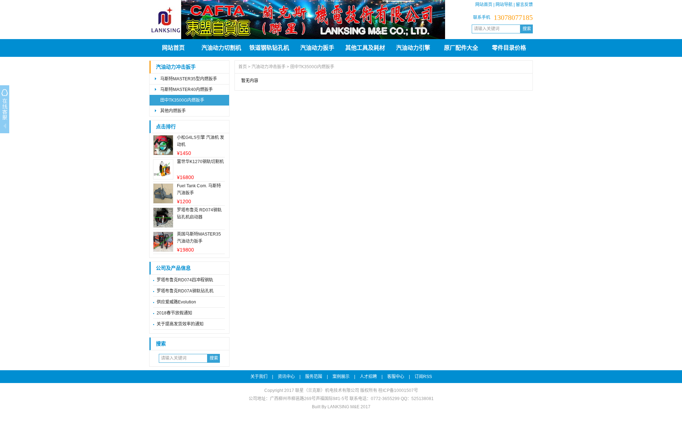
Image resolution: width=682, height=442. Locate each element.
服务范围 (313, 376)
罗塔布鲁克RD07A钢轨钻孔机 (185, 291)
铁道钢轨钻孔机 (269, 48)
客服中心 (395, 376)
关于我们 (258, 376)
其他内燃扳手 (173, 110)
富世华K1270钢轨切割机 (200, 161)
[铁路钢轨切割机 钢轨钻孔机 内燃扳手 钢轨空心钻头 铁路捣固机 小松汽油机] (297, 37)
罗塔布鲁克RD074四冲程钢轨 (185, 279)
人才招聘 (368, 376)
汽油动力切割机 (221, 48)
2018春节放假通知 (174, 313)
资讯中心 (286, 376)
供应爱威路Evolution (176, 302)
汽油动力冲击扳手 (176, 67)
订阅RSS (423, 376)
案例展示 (341, 376)
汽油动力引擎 (413, 48)
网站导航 (504, 4)
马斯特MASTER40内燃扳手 (186, 89)
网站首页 (483, 4)
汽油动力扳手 (317, 48)
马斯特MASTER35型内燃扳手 (188, 78)
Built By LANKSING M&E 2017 (341, 406)
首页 (242, 66)
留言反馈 (524, 4)
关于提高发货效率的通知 (180, 324)
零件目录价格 (509, 48)
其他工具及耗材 (365, 48)
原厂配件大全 (461, 48)
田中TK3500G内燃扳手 (182, 100)
